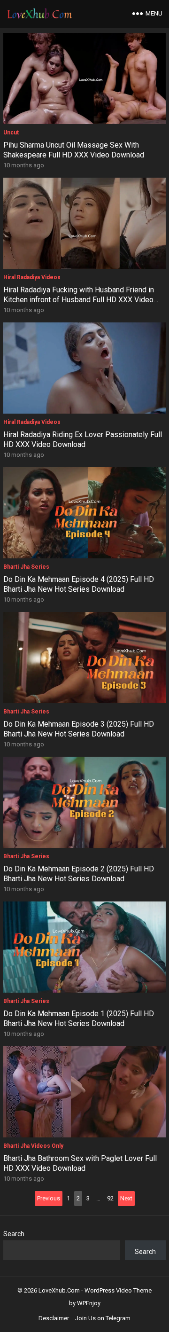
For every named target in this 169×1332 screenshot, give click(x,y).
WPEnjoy (88, 1303)
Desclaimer (53, 1318)
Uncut (11, 132)
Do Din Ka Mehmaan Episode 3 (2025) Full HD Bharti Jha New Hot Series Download (78, 729)
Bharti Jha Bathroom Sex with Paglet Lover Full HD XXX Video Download (80, 1163)
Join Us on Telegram (103, 1318)
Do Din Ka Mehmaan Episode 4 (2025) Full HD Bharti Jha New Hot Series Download (78, 584)
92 (110, 1198)
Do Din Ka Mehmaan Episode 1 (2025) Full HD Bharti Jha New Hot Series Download (78, 1018)
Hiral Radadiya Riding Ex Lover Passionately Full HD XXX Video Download (82, 439)
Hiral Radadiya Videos (32, 277)
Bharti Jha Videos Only (33, 1146)
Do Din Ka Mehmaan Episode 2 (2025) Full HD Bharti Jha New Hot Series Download (78, 873)
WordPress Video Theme (118, 1290)
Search (13, 1234)
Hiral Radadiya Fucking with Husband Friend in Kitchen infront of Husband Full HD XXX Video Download (78, 299)
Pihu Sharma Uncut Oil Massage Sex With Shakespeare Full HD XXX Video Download (73, 150)
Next (126, 1198)
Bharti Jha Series (26, 567)
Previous (48, 1198)
